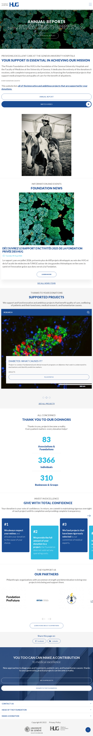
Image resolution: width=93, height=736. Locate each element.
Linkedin (55, 641)
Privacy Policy (55, 722)
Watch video (47, 104)
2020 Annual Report (46, 36)
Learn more (46, 274)
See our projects (46, 680)
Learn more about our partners (46, 625)
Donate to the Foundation (46, 688)
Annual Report (46, 97)
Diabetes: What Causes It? (25, 361)
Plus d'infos (49, 377)
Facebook (40, 641)
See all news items (46, 283)
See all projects (46, 404)
